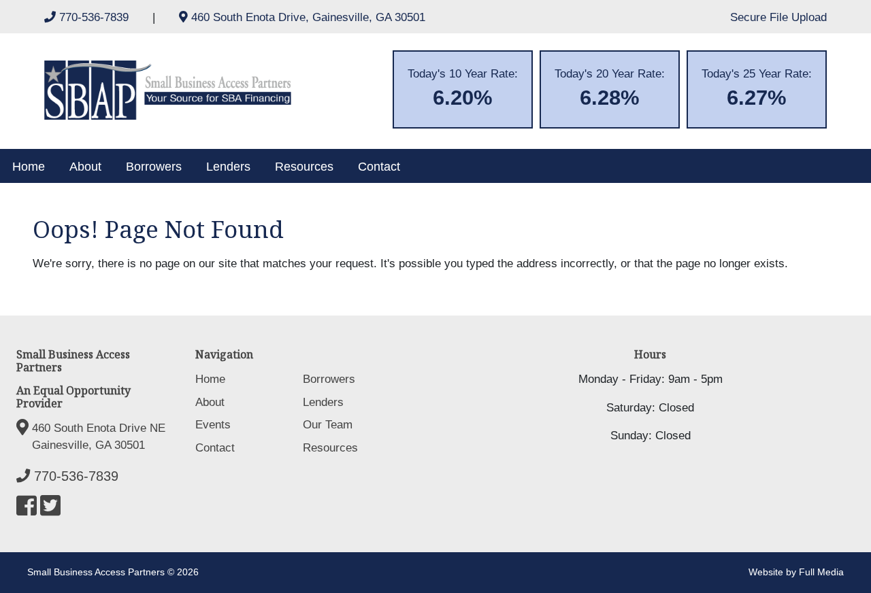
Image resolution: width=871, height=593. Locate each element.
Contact (379, 166)
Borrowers (154, 166)
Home (28, 166)
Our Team (327, 424)
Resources (304, 166)
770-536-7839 (94, 17)
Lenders (228, 166)
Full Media (821, 572)
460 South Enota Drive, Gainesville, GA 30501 (306, 17)
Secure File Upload (778, 17)
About (85, 166)
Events (213, 424)
